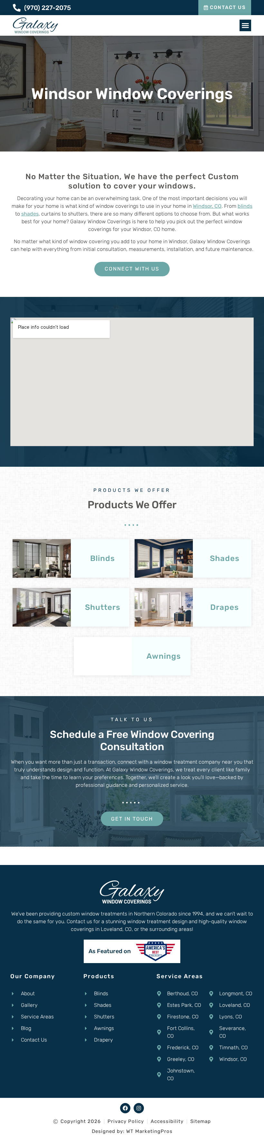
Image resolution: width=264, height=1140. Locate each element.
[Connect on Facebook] (125, 1108)
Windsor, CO (207, 206)
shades (30, 214)
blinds (245, 206)
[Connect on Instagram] (139, 1108)
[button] (245, 25)
